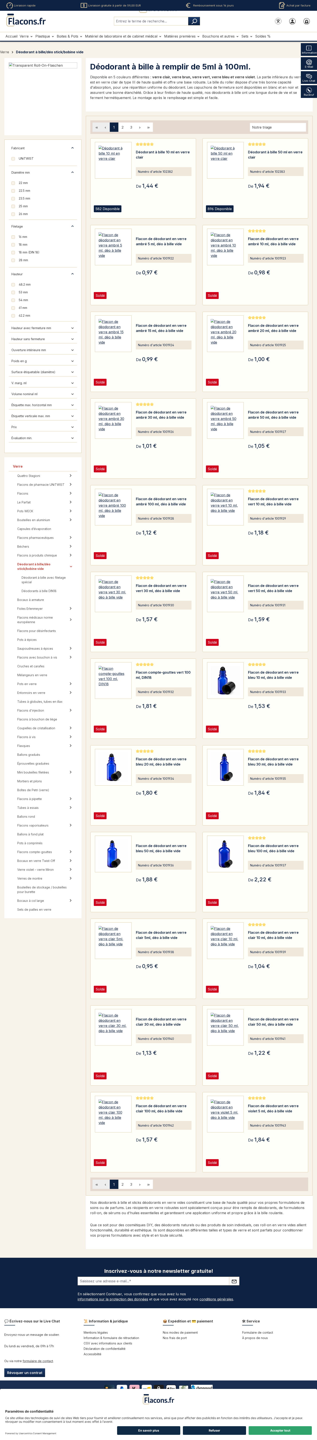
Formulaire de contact (257, 1332)
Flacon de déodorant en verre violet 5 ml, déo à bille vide (273, 1108)
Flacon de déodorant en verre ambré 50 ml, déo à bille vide (273, 415)
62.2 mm (24, 315)
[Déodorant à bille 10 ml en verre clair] (113, 160)
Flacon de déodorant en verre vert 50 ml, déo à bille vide (273, 588)
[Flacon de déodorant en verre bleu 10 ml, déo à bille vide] (225, 680)
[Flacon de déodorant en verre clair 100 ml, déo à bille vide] (113, 1114)
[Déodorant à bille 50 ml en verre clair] (225, 160)
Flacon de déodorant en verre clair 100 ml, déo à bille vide (161, 1108)
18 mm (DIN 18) (29, 252)
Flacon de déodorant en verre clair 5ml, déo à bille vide (161, 935)
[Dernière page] (148, 127)
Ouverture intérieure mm (28, 350)
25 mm (23, 206)
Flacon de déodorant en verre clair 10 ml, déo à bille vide (273, 935)
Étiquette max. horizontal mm (31, 405)
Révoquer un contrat (24, 1373)
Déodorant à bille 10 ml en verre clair (163, 154)
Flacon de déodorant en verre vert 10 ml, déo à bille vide (273, 501)
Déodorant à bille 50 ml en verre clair (275, 154)
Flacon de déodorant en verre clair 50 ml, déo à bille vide (273, 1022)
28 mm (23, 260)
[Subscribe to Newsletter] (234, 1281)
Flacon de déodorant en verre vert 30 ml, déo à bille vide (161, 588)
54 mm (23, 300)
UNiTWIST (26, 158)
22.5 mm (24, 190)
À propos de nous (255, 1338)
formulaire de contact (38, 1361)
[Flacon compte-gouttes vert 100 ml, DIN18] (113, 680)
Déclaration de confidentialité (105, 1348)
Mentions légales (96, 1332)
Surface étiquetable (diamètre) (33, 372)
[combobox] (151, 21)
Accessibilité (92, 1354)
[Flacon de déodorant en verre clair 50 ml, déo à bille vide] (225, 1027)
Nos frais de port (175, 1338)
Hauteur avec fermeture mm (31, 328)
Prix (14, 427)
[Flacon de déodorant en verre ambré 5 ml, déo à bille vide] (113, 247)
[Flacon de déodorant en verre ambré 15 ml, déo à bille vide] (113, 333)
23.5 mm (24, 198)
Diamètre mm (20, 172)
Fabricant (18, 148)
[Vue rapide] (140, 214)
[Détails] (151, 214)
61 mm (23, 308)
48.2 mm (25, 284)
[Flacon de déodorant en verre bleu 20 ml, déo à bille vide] (113, 767)
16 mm (23, 237)
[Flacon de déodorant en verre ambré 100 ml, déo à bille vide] (113, 507)
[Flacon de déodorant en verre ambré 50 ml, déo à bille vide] (225, 420)
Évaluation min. (21, 438)
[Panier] (307, 21)
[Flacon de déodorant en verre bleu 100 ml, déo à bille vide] (225, 854)
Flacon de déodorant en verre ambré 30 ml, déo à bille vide (161, 415)
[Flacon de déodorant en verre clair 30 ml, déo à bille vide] (113, 1027)
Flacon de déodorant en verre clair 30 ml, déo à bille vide (161, 1022)
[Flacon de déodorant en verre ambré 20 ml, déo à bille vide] (225, 333)
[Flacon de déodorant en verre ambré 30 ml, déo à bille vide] (113, 420)
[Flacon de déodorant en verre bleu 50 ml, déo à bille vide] (113, 854)
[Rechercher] (194, 21)
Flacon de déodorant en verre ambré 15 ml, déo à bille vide (161, 328)
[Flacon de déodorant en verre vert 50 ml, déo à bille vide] (225, 593)
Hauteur (17, 274)
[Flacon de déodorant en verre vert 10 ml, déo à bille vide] (225, 507)
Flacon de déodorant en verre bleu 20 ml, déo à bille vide (161, 761)
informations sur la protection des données (113, 1299)
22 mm (23, 183)
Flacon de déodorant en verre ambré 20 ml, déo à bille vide (273, 328)
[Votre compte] (292, 21)
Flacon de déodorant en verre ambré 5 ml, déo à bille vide (161, 241)
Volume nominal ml (24, 394)
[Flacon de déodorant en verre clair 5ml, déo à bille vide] (113, 940)
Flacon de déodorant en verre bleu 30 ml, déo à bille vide (273, 761)
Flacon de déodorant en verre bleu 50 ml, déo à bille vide (161, 848)
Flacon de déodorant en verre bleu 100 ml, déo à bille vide (273, 848)
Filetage (17, 226)
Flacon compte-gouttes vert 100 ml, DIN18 (163, 675)
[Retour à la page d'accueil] (25, 20)
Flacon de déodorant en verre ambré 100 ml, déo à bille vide (161, 501)
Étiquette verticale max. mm (30, 416)
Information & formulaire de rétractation (111, 1338)
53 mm (23, 292)
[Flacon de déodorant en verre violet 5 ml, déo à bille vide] (225, 1114)
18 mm (23, 244)
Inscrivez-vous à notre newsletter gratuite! (158, 1271)
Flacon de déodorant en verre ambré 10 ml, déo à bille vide (273, 241)
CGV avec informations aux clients (108, 1343)
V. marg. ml (19, 383)
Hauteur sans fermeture (28, 339)
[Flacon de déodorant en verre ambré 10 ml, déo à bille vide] (225, 247)
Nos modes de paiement (180, 1332)
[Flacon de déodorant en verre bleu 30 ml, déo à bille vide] (225, 767)
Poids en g (19, 361)
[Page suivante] (140, 127)
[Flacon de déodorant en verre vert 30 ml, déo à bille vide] (113, 593)
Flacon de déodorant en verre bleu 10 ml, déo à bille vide (273, 675)
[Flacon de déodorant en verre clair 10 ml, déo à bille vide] (225, 940)
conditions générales (216, 1299)
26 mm (23, 214)
